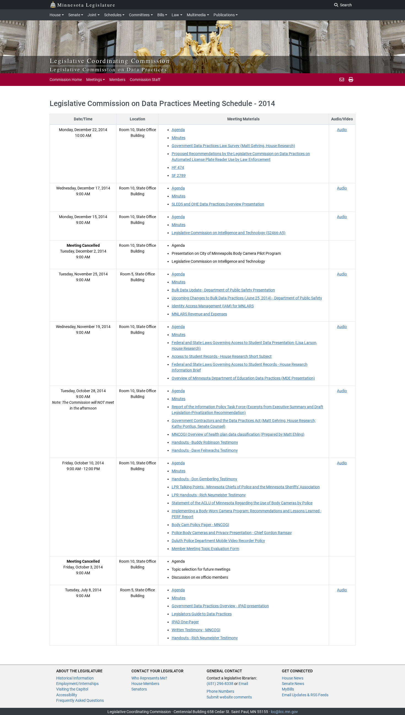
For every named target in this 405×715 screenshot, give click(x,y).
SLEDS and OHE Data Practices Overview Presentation (218, 204)
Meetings (94, 79)
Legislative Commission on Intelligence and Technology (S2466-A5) (228, 233)
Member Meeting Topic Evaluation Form (205, 548)
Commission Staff (145, 79)
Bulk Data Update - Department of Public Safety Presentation (223, 290)
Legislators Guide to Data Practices (202, 614)
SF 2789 (179, 175)
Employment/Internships (77, 683)
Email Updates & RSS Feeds (305, 695)
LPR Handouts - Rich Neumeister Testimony (209, 495)
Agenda (178, 130)
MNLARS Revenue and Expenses (199, 314)
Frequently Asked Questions (80, 700)
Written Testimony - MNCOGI (196, 630)
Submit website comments (229, 697)
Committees (139, 15)
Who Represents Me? (149, 678)
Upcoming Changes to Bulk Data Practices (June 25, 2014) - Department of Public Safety (247, 298)
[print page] (350, 79)
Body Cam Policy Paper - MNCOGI (200, 524)
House (55, 15)
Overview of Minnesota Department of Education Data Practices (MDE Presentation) (243, 378)
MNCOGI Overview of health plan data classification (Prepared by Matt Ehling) (238, 434)
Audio (342, 130)
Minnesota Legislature (86, 4)
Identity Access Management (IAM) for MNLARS (213, 306)
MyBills (288, 689)
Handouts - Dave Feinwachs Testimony (205, 450)
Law (175, 15)
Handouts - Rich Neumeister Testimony (205, 638)
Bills (160, 15)
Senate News (293, 683)
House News (292, 678)
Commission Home (66, 79)
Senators (139, 689)
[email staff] (341, 79)
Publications (224, 15)
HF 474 (178, 167)
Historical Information (75, 678)
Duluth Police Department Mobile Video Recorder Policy (218, 540)
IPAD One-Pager (185, 622)
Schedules (112, 15)
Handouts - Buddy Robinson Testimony (205, 442)
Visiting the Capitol (72, 689)
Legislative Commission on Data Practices (108, 69)
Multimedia (196, 15)
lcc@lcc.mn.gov (284, 711)
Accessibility (66, 695)
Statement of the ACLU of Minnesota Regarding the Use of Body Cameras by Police (242, 503)
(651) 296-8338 (220, 683)
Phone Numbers (220, 691)
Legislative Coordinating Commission (110, 60)
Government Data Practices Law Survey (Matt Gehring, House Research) (233, 145)
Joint (92, 15)
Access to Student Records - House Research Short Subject (222, 356)
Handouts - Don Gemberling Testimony (204, 479)
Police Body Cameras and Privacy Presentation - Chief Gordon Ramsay (232, 532)
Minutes (178, 138)
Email (243, 683)
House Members (145, 683)
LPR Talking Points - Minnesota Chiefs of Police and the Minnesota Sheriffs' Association (246, 487)
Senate (74, 15)
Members (117, 79)
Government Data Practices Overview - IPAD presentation (220, 606)
